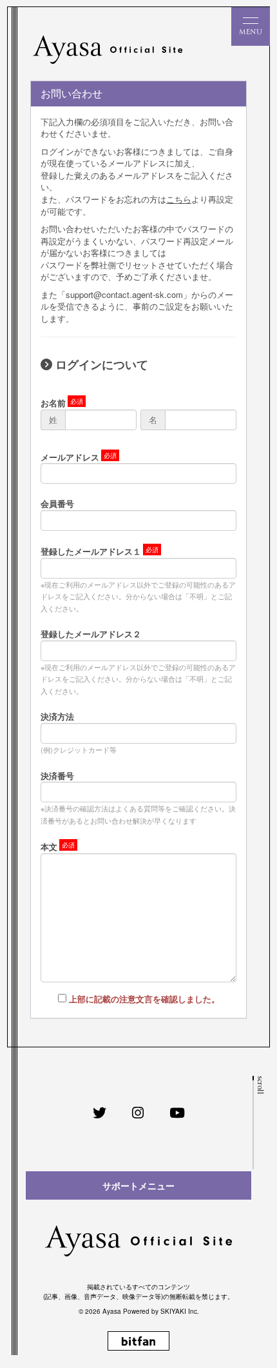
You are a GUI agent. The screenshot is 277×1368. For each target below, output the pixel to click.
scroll (259, 1085)
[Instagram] (138, 1113)
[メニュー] (250, 26)
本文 (49, 846)
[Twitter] (99, 1113)
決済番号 (57, 775)
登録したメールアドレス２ (91, 634)
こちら (178, 199)
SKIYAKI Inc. (179, 1311)
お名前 (53, 403)
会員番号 (57, 503)
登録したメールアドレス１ (91, 551)
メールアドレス (70, 457)
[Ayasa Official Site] (107, 49)
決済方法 (57, 716)
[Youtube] (177, 1113)
